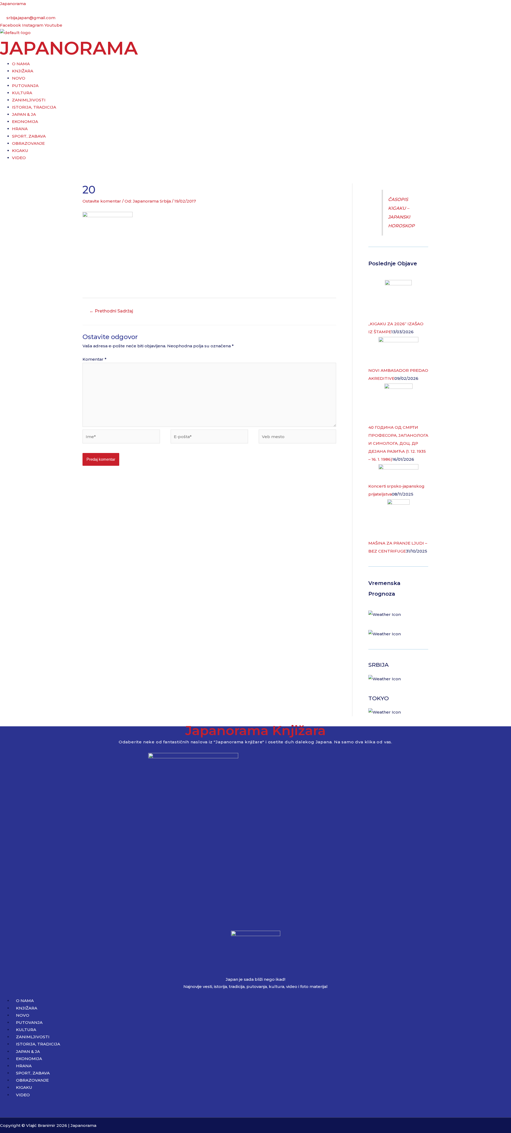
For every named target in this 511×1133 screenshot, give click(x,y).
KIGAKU (20, 150)
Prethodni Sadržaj (111, 311)
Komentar (94, 359)
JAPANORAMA (69, 48)
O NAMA (21, 63)
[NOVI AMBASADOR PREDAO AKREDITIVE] (398, 351)
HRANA (20, 128)
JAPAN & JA (24, 114)
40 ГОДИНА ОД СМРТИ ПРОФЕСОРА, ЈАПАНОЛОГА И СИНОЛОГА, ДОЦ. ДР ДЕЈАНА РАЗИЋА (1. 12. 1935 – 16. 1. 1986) (398, 443)
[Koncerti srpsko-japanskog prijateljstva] (398, 472)
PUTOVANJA (25, 85)
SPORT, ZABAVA (29, 136)
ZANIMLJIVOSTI (29, 99)
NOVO (18, 78)
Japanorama (13, 3)
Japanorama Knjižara (255, 730)
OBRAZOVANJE (28, 143)
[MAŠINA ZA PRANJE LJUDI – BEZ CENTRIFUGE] (398, 518)
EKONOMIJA (25, 121)
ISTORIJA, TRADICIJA (34, 107)
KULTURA (22, 92)
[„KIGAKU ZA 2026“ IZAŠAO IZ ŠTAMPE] (398, 299)
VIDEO (19, 157)
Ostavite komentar (102, 201)
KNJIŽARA (22, 70)
